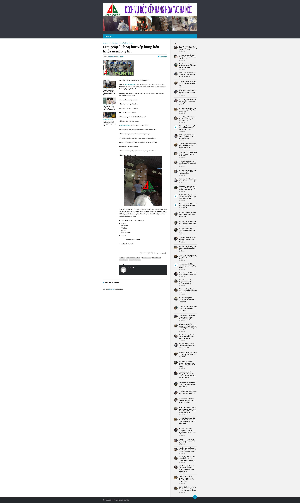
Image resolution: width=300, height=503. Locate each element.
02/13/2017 (120, 56)
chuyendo (112, 56)
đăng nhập (111, 289)
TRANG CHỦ (108, 36)
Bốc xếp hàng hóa (125, 125)
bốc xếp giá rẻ (146, 257)
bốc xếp (122, 257)
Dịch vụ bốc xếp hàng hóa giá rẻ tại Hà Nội (118, 43)
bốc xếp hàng (124, 259)
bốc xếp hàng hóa (130, 84)
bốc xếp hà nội (156, 257)
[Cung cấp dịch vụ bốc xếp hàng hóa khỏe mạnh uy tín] (135, 68)
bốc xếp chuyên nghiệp (133, 257)
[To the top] (195, 497)
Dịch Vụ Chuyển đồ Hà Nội (118, 500)
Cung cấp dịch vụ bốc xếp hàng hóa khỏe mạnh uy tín (131, 49)
